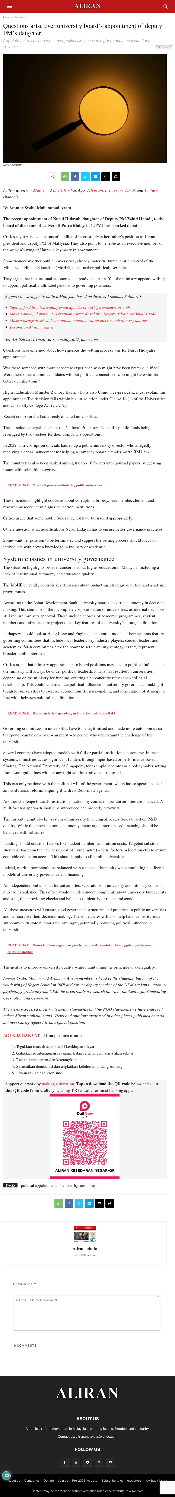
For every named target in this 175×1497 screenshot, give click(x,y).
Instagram (114, 190)
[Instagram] (76, 1462)
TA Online (20, 17)
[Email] (105, 176)
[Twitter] (85, 176)
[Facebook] (75, 176)
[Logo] (87, 1406)
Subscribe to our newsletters (121, 1480)
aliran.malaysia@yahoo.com (96, 1436)
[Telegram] (95, 176)
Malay (38, 190)
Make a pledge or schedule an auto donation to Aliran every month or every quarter (78, 320)
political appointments (39, 1185)
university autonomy (79, 1185)
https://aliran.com (85, 1255)
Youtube (151, 190)
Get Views (164, 47)
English (59, 190)
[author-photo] (85, 1241)
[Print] (116, 176)
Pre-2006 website (84, 1480)
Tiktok (130, 190)
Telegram (95, 190)
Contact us (31, 1480)
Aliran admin (85, 1248)
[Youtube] (110, 1462)
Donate (49, 1480)
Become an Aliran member (32, 327)
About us (14, 1480)
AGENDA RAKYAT (21, 1035)
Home (6, 17)
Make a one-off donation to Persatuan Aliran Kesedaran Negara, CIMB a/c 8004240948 (83, 313)
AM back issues (157, 1480)
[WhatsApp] (65, 176)
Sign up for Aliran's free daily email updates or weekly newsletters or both (70, 307)
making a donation (58, 1084)
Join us (63, 1480)
